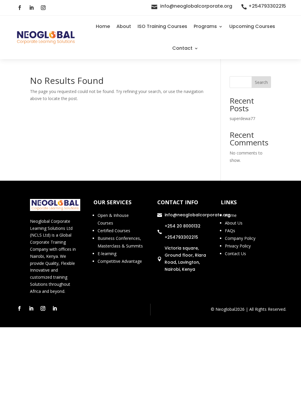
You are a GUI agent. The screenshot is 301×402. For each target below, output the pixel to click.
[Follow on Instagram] (43, 7)
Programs (205, 26)
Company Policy (240, 238)
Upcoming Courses (252, 26)
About (123, 26)
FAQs (230, 230)
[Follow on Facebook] (19, 7)
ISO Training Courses (162, 26)
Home (103, 26)
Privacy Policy (238, 246)
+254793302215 (267, 6)
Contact (182, 48)
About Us (234, 223)
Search (261, 82)
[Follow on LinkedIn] (31, 7)
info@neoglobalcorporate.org (196, 6)
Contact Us (235, 253)
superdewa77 (242, 118)
